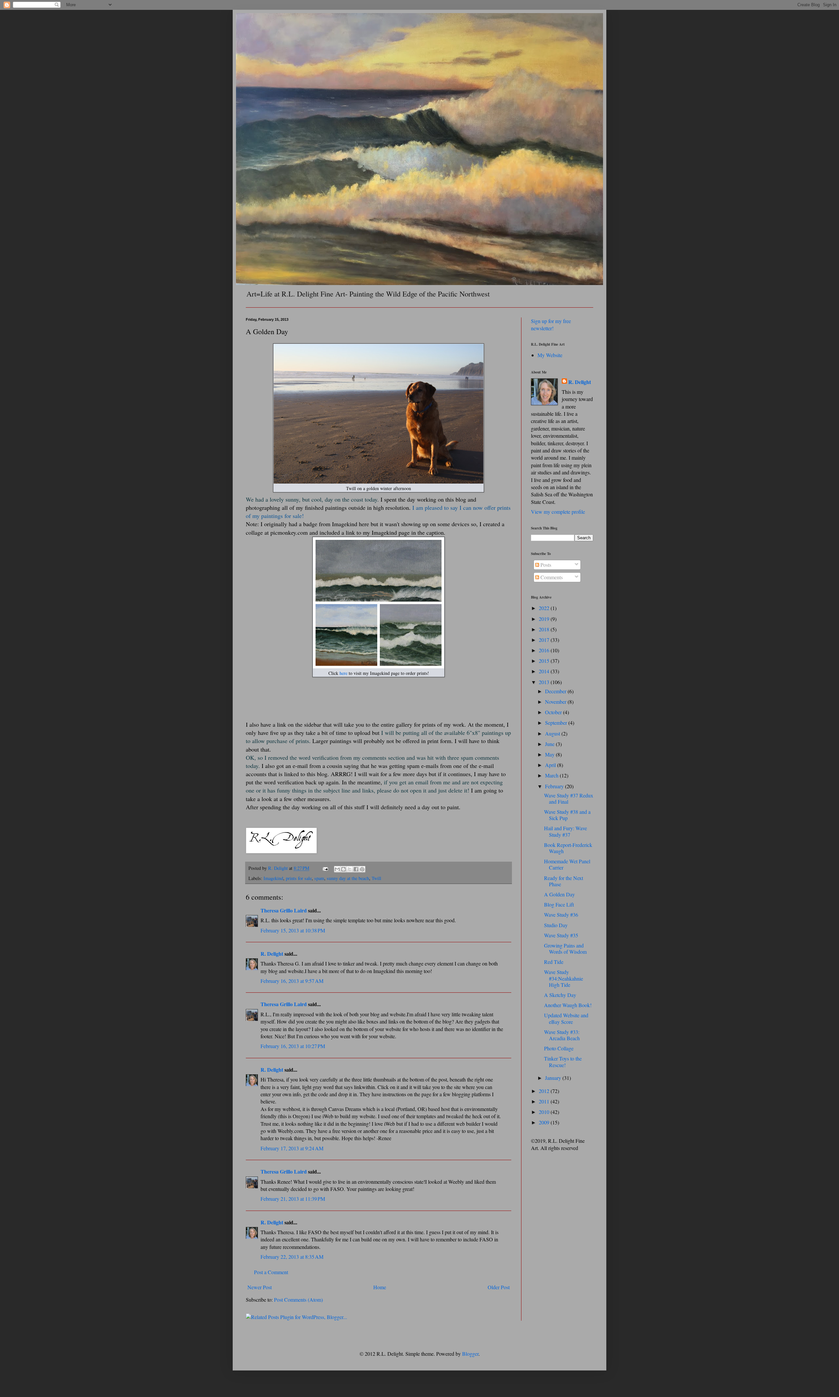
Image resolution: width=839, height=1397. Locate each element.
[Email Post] (325, 868)
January (553, 1077)
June (550, 743)
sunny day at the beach (348, 878)
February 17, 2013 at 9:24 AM (292, 1148)
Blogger (470, 1353)
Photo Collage (559, 1048)
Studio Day (556, 925)
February (555, 786)
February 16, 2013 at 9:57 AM (292, 980)
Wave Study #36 (561, 914)
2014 (545, 671)
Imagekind (273, 878)
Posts (545, 564)
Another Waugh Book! (568, 1005)
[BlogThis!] (343, 869)
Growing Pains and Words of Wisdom (565, 948)
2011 (545, 1101)
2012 (545, 1090)
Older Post (499, 1287)
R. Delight (272, 953)
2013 (545, 682)
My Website (549, 355)
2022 (545, 607)
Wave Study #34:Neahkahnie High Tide (563, 978)
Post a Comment (271, 1272)
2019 (545, 618)
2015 (545, 660)
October (554, 712)
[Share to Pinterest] (362, 869)
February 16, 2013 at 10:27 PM (293, 1046)
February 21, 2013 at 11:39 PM (293, 1198)
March (552, 775)
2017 (545, 639)
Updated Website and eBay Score (566, 1018)
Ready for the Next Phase (563, 881)
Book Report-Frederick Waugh (568, 847)
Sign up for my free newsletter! (551, 324)
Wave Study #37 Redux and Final (568, 798)
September (556, 722)
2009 (545, 1122)
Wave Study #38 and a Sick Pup (567, 814)
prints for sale (299, 878)
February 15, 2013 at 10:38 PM (293, 930)
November (556, 701)
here (343, 673)
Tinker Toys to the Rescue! (563, 1061)
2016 (545, 650)
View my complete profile (558, 511)
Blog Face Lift (559, 904)
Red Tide (553, 961)
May (550, 754)
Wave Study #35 (561, 935)
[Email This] (337, 869)
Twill (376, 878)
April (551, 764)
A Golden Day (559, 894)
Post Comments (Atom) (298, 1299)
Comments (551, 577)
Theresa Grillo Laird (284, 910)
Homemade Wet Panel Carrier (567, 864)
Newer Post (259, 1287)
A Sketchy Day (560, 994)
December (556, 691)
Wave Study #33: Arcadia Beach (562, 1035)
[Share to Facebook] (356, 869)
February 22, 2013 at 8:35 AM (292, 1256)
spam (319, 878)
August (553, 733)
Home (379, 1287)
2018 (545, 629)
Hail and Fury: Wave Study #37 (565, 831)
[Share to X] (349, 869)
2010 (545, 1111)
